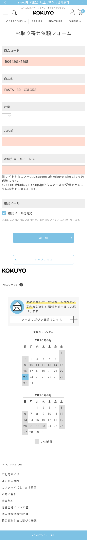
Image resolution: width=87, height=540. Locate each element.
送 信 (43, 238)
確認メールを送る (20, 213)
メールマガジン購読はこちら (42, 320)
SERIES (37, 21)
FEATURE (56, 21)
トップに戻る (43, 260)
